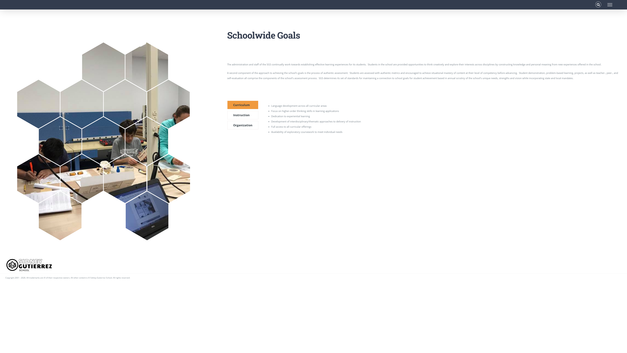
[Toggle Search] (598, 4)
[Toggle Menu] (610, 4)
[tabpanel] (409, 119)
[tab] (242, 105)
